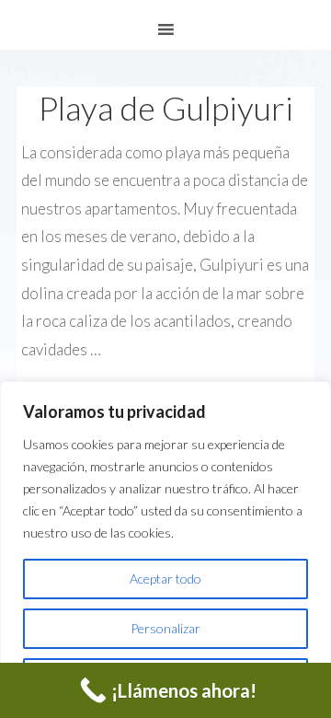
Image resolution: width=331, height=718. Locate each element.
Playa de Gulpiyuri (166, 107)
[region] (165, 549)
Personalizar (165, 628)
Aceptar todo (165, 578)
